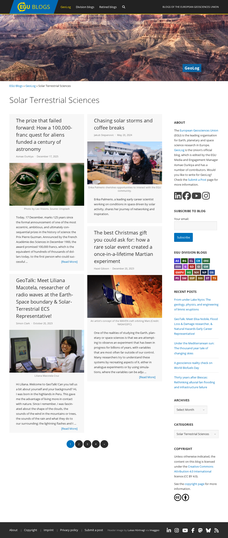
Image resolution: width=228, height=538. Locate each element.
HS (189, 272)
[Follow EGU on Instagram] (177, 530)
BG (184, 261)
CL (191, 261)
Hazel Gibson (101, 268)
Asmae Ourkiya (24, 156)
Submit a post (94, 530)
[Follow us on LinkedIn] (178, 195)
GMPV (179, 272)
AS (177, 261)
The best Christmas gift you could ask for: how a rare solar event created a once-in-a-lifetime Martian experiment (123, 246)
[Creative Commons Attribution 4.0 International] (177, 500)
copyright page (194, 484)
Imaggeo (154, 530)
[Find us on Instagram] (206, 195)
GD (192, 267)
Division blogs (85, 7)
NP (204, 272)
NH (196, 272)
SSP (192, 278)
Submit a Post (197, 180)
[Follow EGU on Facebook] (193, 530)
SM (184, 278)
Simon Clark (23, 323)
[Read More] (69, 262)
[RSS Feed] (216, 530)
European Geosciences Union (199, 6)
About (13, 530)
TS (214, 278)
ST (207, 278)
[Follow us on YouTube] (197, 195)
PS (177, 278)
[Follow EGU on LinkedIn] (169, 530)
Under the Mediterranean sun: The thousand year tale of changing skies (194, 348)
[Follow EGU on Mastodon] (200, 530)
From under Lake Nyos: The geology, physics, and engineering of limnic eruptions (196, 304)
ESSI (178, 267)
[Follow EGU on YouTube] (185, 530)
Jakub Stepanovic (104, 135)
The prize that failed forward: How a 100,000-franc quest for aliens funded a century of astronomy (44, 134)
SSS (200, 278)
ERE (206, 261)
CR (198, 261)
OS (212, 272)
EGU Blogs (16, 86)
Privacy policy (69, 530)
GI (198, 267)
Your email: (181, 219)
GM (206, 267)
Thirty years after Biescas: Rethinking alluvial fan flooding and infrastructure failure (194, 382)
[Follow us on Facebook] (186, 195)
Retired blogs (108, 7)
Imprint (49, 530)
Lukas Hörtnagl (136, 530)
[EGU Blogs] (33, 13)
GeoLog (66, 7)
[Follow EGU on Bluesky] (208, 530)
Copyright (30, 530)
